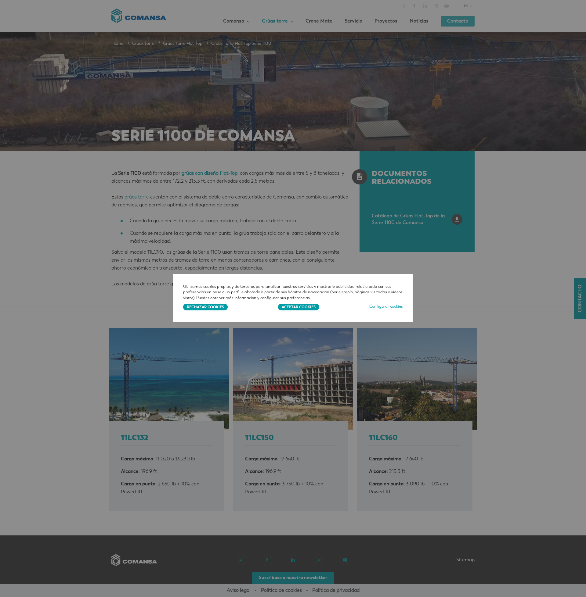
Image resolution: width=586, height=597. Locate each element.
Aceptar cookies (299, 307)
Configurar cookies (386, 306)
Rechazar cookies (205, 307)
